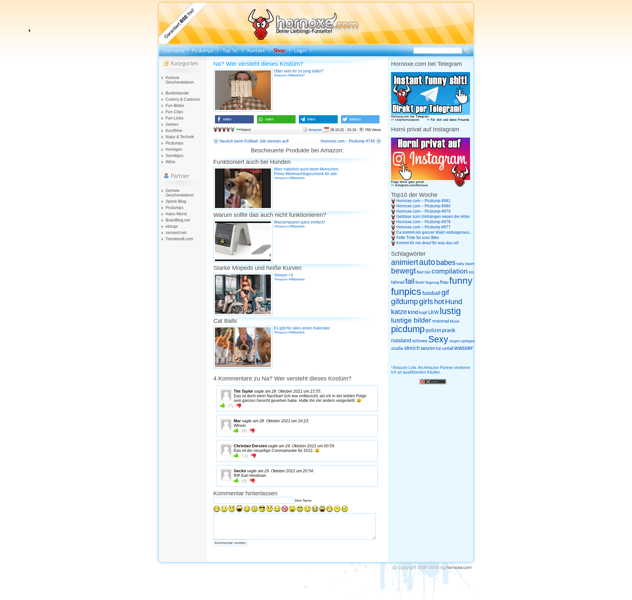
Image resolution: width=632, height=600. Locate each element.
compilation (450, 271)
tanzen (428, 348)
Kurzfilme (174, 130)
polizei (433, 330)
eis (471, 272)
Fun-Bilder (175, 105)
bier (420, 272)
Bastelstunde (177, 93)
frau (444, 282)
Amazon (315, 130)
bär (428, 272)
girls (426, 302)
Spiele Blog (176, 201)
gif (445, 293)
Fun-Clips (174, 112)
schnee (419, 340)
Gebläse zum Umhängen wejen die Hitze (433, 216)
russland (401, 340)
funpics (406, 291)
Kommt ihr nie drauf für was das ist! (427, 243)
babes (446, 262)
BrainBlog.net (178, 220)
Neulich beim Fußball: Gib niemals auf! (254, 141)
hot (439, 302)
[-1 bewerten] (239, 405)
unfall (447, 348)
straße (397, 348)
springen (468, 341)
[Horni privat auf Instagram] (430, 185)
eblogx (172, 226)
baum (469, 264)
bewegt (403, 271)
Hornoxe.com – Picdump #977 (423, 227)
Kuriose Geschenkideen (180, 80)
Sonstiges (174, 155)
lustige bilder (411, 320)
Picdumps (174, 143)
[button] (234, 119)
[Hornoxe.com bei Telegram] (430, 120)
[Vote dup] (222, 405)
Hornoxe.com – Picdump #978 (423, 222)
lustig (450, 311)
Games (172, 124)
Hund (453, 302)
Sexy (438, 339)
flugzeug (432, 282)
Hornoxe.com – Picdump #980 (423, 206)
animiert (404, 262)
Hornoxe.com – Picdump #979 (423, 211)
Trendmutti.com (179, 239)
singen (454, 341)
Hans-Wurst (176, 214)
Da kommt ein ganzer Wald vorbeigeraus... (434, 232)
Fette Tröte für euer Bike (417, 237)
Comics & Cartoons (183, 99)
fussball (431, 293)
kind (413, 312)
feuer (420, 282)
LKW (433, 312)
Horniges (174, 149)
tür (438, 348)
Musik (455, 321)
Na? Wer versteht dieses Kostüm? (258, 64)
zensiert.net (176, 232)
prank (448, 330)
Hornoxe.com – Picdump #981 (423, 200)
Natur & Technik (180, 137)
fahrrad (397, 282)
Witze (170, 162)
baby (460, 264)
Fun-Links (174, 118)
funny (460, 280)
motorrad (440, 321)
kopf (423, 312)
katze (399, 311)
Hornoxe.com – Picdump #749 (348, 141)
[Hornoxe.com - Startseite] (316, 43)
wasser (463, 348)
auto (427, 262)
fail (409, 281)
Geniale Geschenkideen (180, 192)
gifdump (404, 301)
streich (412, 348)
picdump (408, 329)
